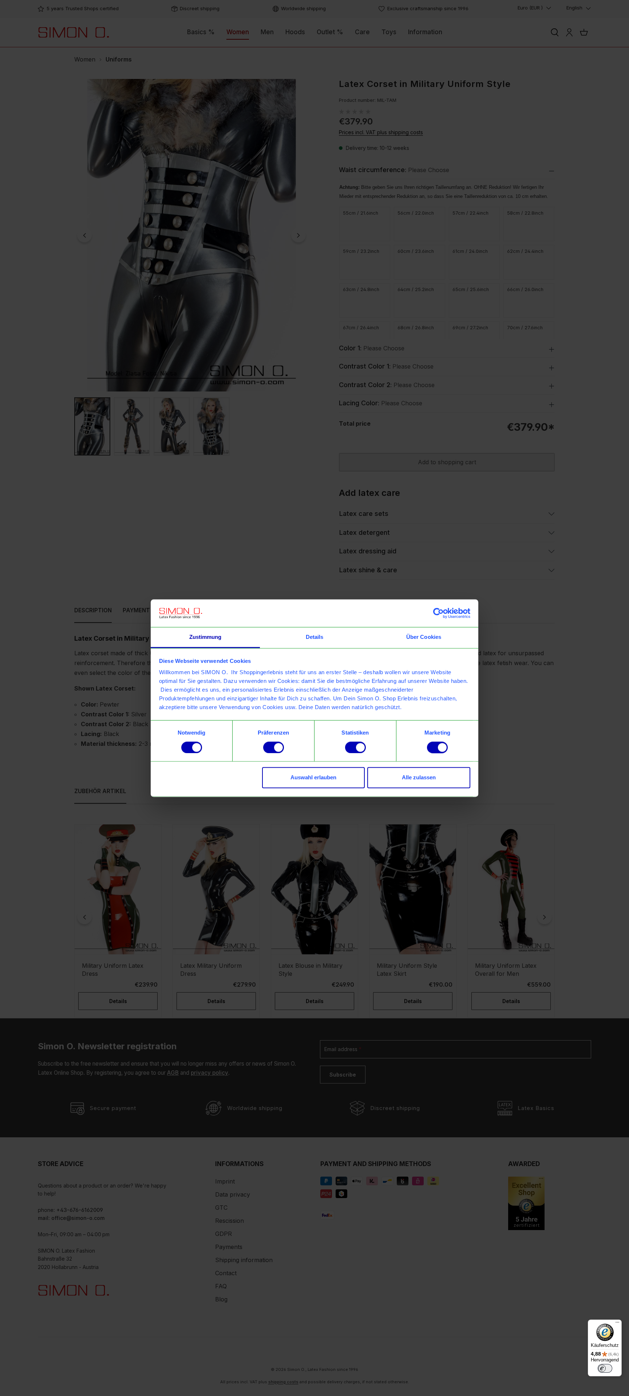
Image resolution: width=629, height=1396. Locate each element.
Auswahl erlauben (313, 778)
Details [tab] (315, 637)
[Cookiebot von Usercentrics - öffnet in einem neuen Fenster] (438, 613)
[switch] (273, 747)
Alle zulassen (419, 778)
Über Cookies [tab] (423, 637)
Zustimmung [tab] (205, 637)
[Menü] (617, 1324)
